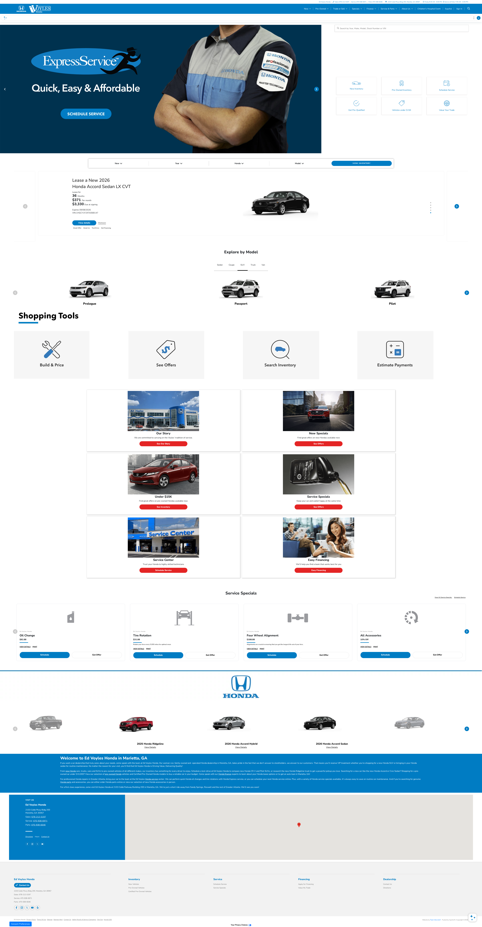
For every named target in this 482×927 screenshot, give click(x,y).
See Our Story (163, 437)
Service (217, 873)
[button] (299, 819)
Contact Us (45, 830)
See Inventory (163, 500)
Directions (29, 830)
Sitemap (49, 913)
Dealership (389, 873)
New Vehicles (133, 878)
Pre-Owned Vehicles (136, 881)
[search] (468, 8)
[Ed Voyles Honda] (35, 8)
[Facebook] (27, 838)
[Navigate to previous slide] (2, 89)
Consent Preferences (20, 924)
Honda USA (108, 913)
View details (84, 222)
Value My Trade (304, 881)
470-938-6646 (38, 818)
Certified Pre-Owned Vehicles (140, 885)
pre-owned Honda (113, 768)
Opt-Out (100, 913)
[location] (386, 2)
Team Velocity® (435, 914)
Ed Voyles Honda (19, 913)
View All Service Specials (443, 591)
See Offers (319, 437)
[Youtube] (42, 838)
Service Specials (219, 881)
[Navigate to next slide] (319, 89)
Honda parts (65, 776)
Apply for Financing (306, 878)
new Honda (71, 765)
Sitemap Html (58, 913)
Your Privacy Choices (239, 918)
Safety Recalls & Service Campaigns (84, 913)
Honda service (151, 773)
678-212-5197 (39, 810)
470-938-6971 (40, 814)
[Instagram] (32, 838)
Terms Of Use (41, 913)
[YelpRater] (37, 901)
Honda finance (224, 768)
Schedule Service (163, 564)
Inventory (134, 873)
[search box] (402, 28)
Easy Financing (318, 564)
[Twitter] (37, 838)
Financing (304, 873)
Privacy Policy (31, 913)
